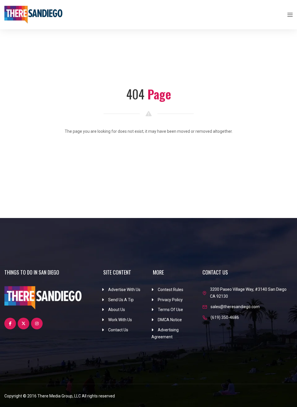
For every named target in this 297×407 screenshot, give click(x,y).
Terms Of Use (170, 309)
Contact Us (118, 330)
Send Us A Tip (121, 299)
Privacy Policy (170, 299)
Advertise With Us (124, 289)
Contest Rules (170, 289)
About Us (116, 309)
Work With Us (120, 319)
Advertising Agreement (165, 333)
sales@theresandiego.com (235, 306)
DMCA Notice (170, 319)
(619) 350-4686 (225, 317)
